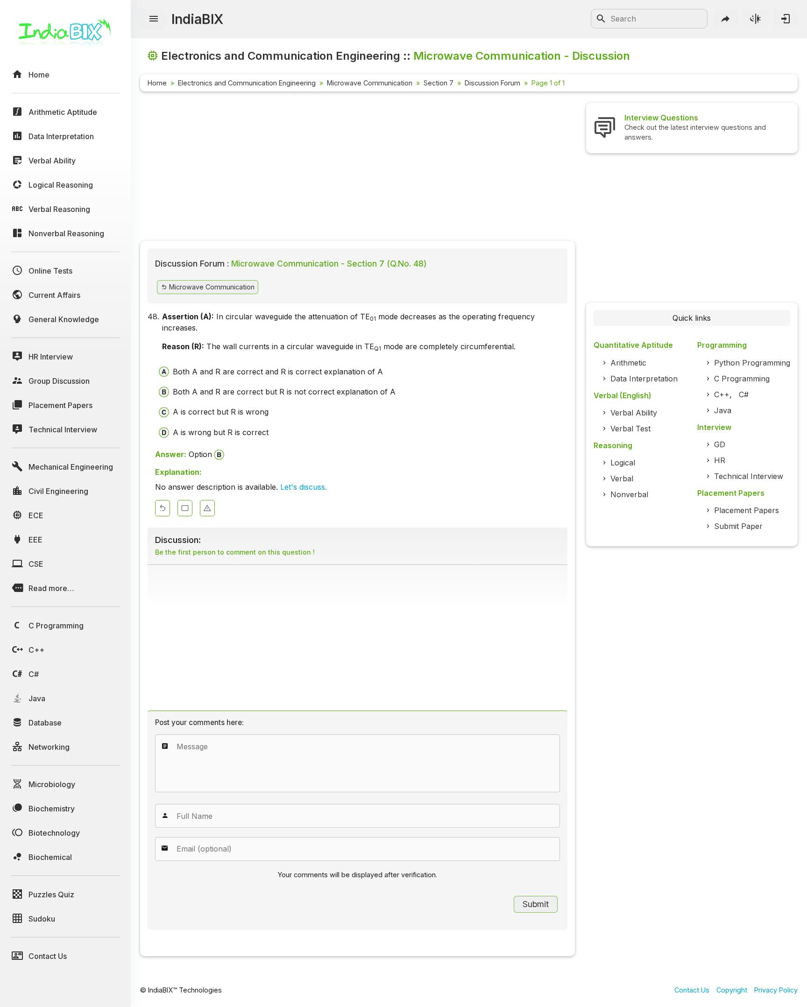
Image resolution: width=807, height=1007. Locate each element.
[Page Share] (726, 18)
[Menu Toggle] (153, 19)
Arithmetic (628, 362)
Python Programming (752, 362)
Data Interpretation (644, 378)
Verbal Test (630, 428)
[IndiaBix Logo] (65, 36)
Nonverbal (629, 494)
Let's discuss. (303, 487)
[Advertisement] (357, 168)
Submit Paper (738, 526)
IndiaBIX (197, 19)
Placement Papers (746, 510)
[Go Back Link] (162, 508)
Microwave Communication (369, 83)
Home (157, 83)
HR (719, 460)
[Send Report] (207, 508)
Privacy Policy (776, 990)
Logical (622, 462)
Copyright (731, 990)
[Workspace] (184, 508)
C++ (721, 394)
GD (719, 444)
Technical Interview (748, 476)
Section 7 (438, 83)
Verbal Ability (633, 412)
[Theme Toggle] (755, 18)
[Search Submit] (601, 18)
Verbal (621, 478)
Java (722, 410)
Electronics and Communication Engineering (247, 83)
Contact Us (691, 990)
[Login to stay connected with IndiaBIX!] (785, 18)
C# (744, 394)
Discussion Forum (492, 83)
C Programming (742, 378)
